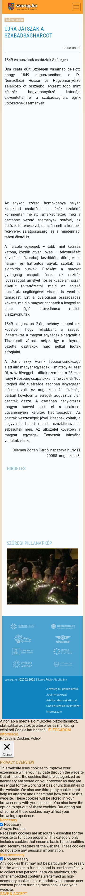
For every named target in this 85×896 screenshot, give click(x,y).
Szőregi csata (14, 19)
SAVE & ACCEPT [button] (13, 894)
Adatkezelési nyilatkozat (61, 700)
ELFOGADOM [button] (59, 730)
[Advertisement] (42, 153)
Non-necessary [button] (12, 855)
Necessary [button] (8, 820)
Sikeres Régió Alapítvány (51, 679)
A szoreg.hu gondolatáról (62, 689)
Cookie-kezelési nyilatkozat (63, 706)
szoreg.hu (10, 679)
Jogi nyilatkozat (56, 694)
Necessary (12, 824)
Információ (9, 734)
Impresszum (54, 711)
